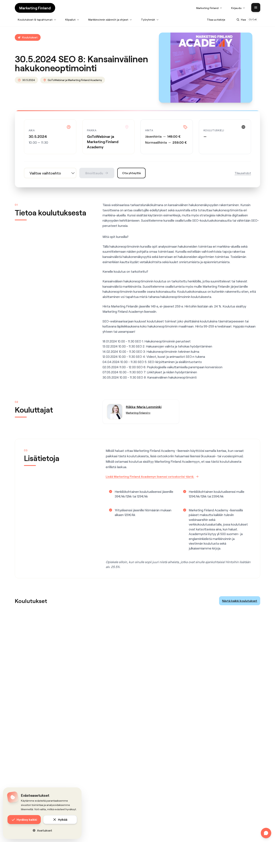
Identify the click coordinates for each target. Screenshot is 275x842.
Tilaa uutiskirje (216, 19)
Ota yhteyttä (131, 173)
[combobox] (50, 173)
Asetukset (44, 830)
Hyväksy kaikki (27, 819)
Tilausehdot (243, 173)
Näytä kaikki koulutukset (239, 600)
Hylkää (62, 819)
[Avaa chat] (266, 833)
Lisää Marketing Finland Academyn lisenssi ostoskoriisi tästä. (150, 476)
